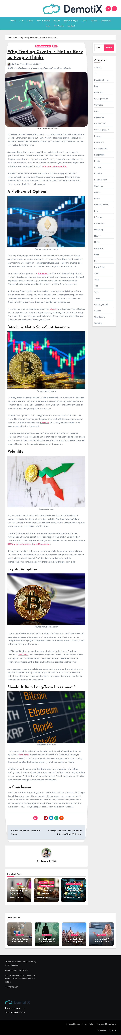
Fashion (97, 167)
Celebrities (106, 21)
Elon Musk (44, 422)
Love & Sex (99, 223)
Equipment (99, 155)
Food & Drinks (43, 21)
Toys (96, 292)
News (96, 255)
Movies (94, 21)
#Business (22, 68)
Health (57, 21)
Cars (48, 26)
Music (96, 242)
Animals (98, 67)
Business (43, 883)
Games (30, 21)
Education (99, 142)
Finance (98, 173)
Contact (71, 26)
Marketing (98, 230)
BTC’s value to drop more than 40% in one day (28, 544)
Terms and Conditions (106, 1024)
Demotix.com (15, 1008)
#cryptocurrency (34, 68)
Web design (99, 317)
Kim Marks (18, 893)
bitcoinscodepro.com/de (54, 166)
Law (96, 211)
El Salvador (23, 655)
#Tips (53, 68)
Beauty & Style (71, 21)
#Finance (46, 68)
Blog (96, 86)
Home (13, 21)
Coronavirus (99, 124)
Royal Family (100, 267)
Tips (55, 46)
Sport (96, 273)
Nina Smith (45, 893)
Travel (84, 21)
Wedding (98, 323)
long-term (24, 755)
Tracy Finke (19, 64)
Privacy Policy (88, 1024)
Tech (21, 21)
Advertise (102, 1030)
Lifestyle (98, 217)
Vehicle (97, 311)
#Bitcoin (13, 68)
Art (95, 74)
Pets (96, 261)
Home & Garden (101, 205)
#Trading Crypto (64, 68)
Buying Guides (101, 99)
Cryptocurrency (43, 46)
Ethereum (43, 273)
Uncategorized (46, 886)
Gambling (98, 186)
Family (97, 161)
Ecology (97, 136)
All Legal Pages (73, 1024)
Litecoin (53, 309)
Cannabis (98, 105)
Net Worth (59, 26)
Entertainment (101, 148)
